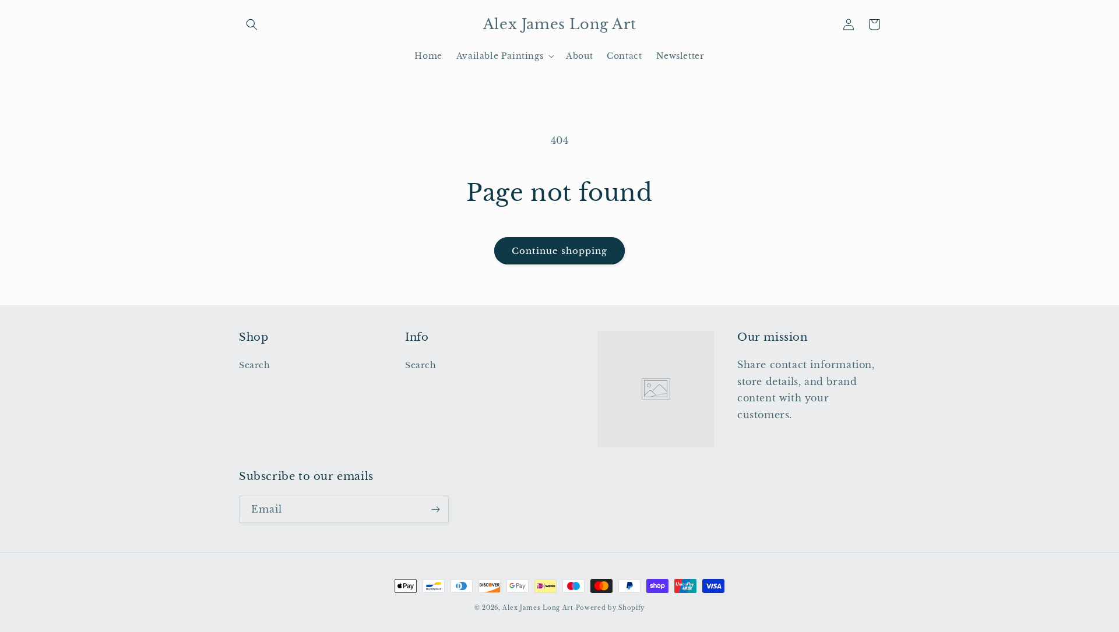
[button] (252, 24)
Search (254, 365)
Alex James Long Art (537, 608)
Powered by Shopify (610, 608)
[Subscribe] (435, 509)
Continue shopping (559, 250)
